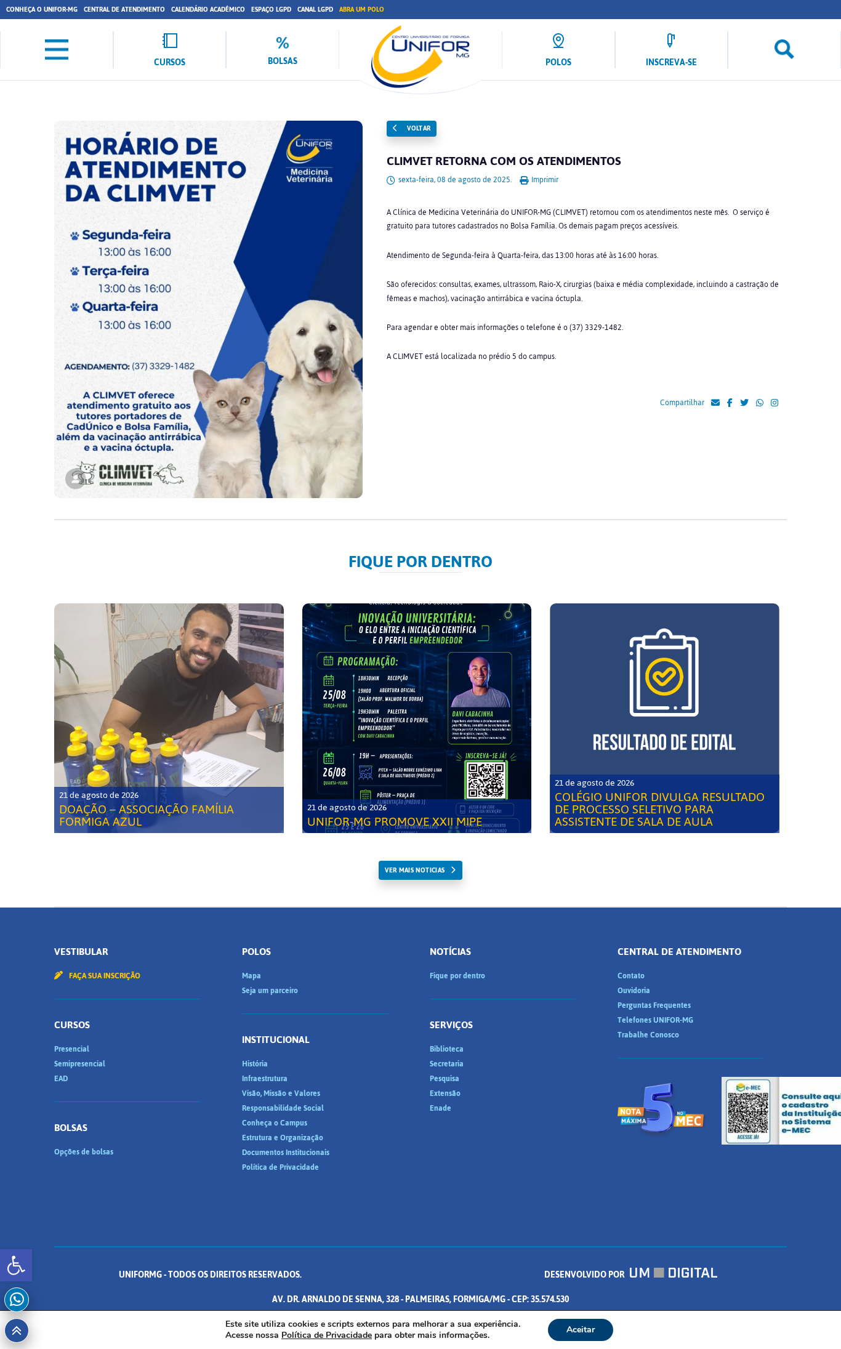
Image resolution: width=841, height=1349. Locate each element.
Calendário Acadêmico (208, 9)
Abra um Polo (361, 9)
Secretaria (447, 1064)
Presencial (71, 1049)
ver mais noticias (415, 870)
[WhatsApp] (760, 403)
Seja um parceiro (270, 990)
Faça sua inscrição (103, 975)
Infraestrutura (265, 1078)
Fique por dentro (457, 975)
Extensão (445, 1093)
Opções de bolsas (83, 1152)
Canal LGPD (315, 9)
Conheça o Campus (274, 1123)
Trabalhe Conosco (648, 1035)
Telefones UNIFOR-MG (655, 1020)
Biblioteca (447, 1049)
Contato (631, 975)
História (255, 1064)
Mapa (251, 975)
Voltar (418, 128)
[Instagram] (774, 403)
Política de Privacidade (280, 1167)
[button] (16, 1265)
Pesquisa (444, 1078)
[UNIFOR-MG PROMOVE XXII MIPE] (417, 718)
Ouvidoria (634, 990)
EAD (61, 1078)
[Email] (715, 403)
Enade (440, 1108)
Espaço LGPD (271, 9)
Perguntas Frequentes (654, 1005)
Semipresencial (79, 1064)
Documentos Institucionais (285, 1152)
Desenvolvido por (585, 1274)
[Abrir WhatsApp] (810, 1318)
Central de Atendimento (124, 9)
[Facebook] (730, 403)
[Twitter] (744, 403)
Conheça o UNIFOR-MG (42, 9)
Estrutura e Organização (282, 1137)
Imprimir (543, 179)
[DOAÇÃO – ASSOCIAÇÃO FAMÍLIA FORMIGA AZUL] (169, 718)
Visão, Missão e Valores (281, 1093)
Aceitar (580, 1329)
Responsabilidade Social (283, 1108)
